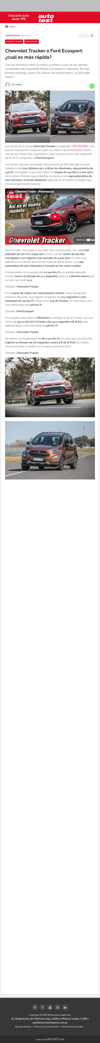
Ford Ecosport (32, 41)
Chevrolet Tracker (14, 41)
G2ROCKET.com (54, 1039)
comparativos (12, 35)
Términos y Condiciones (46, 1026)
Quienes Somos (23, 1026)
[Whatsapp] (92, 86)
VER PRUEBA (80, 146)
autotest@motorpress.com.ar (50, 1022)
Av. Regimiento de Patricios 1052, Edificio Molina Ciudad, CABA (49, 1018)
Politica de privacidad (72, 1026)
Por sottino (17, 84)
